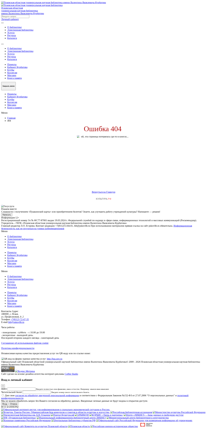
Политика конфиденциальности (17, 348)
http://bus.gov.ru (54, 359)
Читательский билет (11, 392)
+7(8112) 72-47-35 (20, 319)
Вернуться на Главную (103, 192)
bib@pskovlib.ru (16, 322)
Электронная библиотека (20, 30)
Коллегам (12, 72)
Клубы (10, 70)
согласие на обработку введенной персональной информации (47, 395)
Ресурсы (11, 35)
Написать (6, 215)
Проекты (12, 64)
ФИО (4, 389)
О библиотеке (14, 27)
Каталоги (12, 38)
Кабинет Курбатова (17, 67)
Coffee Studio (71, 374)
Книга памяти (14, 78)
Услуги (11, 32)
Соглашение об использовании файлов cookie (24, 343)
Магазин (11, 75)
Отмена (13, 404)
